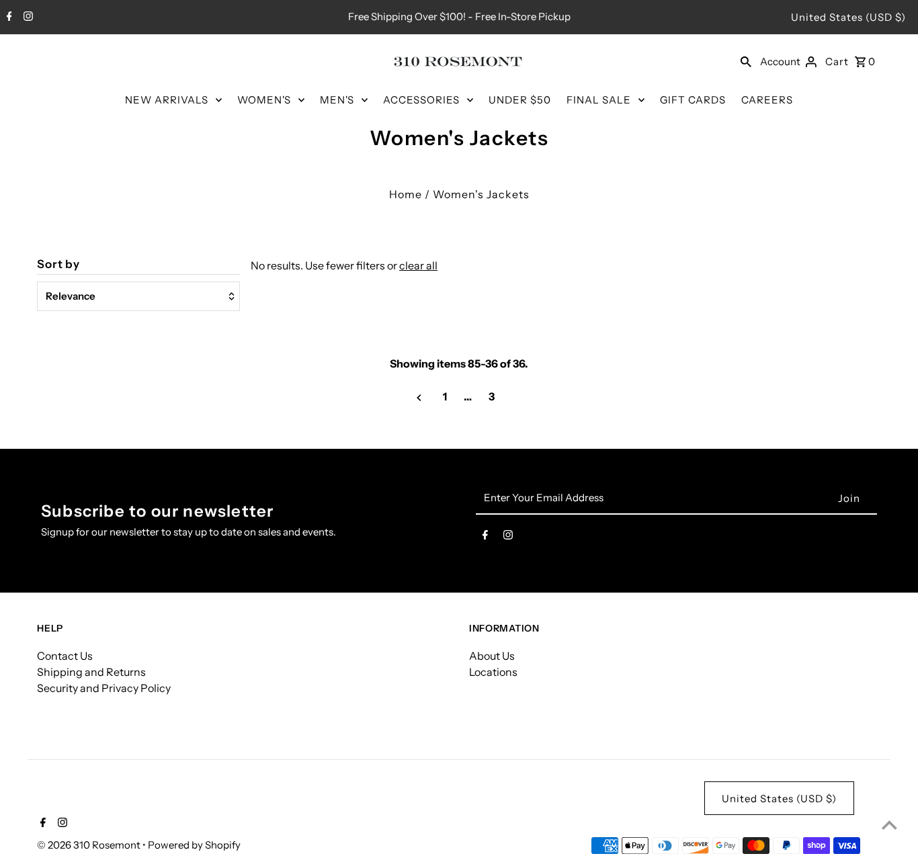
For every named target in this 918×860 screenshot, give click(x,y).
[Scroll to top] (889, 825)
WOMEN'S (264, 99)
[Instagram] (26, 17)
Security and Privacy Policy (104, 688)
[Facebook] (7, 17)
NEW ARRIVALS (166, 99)
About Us (492, 655)
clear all (418, 265)
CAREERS (767, 99)
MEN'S (337, 99)
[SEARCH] (746, 61)
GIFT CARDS (693, 99)
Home (405, 194)
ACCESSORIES (421, 99)
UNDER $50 (520, 99)
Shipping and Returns (91, 672)
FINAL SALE (599, 99)
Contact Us (65, 655)
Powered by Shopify (194, 844)
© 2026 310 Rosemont (89, 844)
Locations (493, 672)
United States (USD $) (848, 17)
